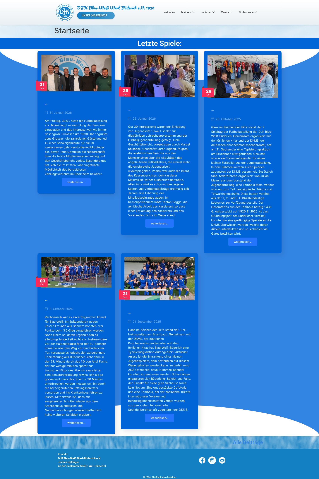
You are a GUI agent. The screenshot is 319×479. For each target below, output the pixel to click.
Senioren (186, 12)
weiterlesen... (76, 182)
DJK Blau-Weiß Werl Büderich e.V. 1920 (115, 7)
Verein (225, 12)
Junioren (206, 12)
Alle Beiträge (248, 442)
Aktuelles (169, 12)
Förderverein (246, 12)
